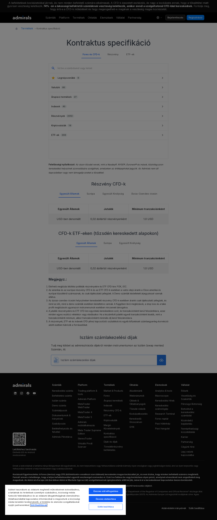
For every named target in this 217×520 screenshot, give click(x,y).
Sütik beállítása (106, 506)
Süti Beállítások (39, 505)
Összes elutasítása (106, 499)
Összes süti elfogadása (105, 491)
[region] (65, 499)
